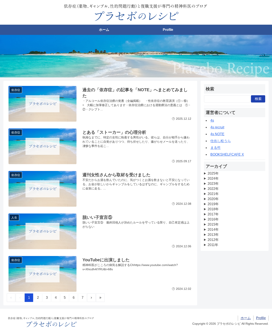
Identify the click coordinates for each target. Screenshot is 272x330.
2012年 (213, 240)
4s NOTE (217, 134)
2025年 (213, 173)
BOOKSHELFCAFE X (227, 154)
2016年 (213, 219)
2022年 (213, 189)
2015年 (213, 224)
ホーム (104, 29)
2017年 (213, 214)
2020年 (213, 199)
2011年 (213, 245)
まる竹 (215, 147)
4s (212, 120)
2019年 (213, 204)
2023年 (213, 183)
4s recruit (217, 127)
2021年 (213, 194)
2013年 (213, 234)
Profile (168, 29)
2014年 (213, 229)
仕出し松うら (220, 141)
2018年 (213, 209)
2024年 (213, 178)
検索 (258, 99)
